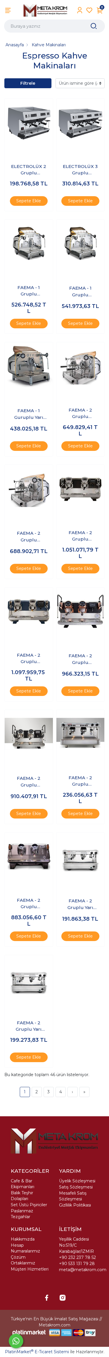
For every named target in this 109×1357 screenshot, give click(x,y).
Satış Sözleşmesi (76, 1187)
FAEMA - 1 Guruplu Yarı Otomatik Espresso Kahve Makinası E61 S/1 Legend (28, 414)
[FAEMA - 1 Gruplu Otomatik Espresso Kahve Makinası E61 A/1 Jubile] (29, 244)
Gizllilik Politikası (75, 1205)
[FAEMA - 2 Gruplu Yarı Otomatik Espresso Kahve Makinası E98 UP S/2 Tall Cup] (29, 979)
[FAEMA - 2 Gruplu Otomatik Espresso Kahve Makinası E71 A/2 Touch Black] (80, 489)
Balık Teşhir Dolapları (22, 1195)
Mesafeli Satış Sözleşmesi (73, 1196)
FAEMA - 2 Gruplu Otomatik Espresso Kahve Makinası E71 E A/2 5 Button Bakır (80, 659)
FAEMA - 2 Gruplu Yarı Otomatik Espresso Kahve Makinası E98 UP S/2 (80, 904)
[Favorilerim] (89, 10)
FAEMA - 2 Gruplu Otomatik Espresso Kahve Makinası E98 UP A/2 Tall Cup (80, 781)
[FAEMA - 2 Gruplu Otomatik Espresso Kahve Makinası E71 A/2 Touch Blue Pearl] (29, 611)
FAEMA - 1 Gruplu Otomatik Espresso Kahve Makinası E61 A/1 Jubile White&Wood (80, 291)
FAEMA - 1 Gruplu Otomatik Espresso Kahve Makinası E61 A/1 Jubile (28, 291)
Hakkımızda (23, 1239)
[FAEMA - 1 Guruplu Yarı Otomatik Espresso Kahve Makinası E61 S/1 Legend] (29, 366)
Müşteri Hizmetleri (30, 1269)
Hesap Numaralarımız (25, 1248)
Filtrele (27, 83)
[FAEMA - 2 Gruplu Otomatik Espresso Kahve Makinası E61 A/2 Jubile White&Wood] (29, 489)
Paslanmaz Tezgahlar (22, 1213)
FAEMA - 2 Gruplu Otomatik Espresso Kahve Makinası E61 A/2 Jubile (80, 413)
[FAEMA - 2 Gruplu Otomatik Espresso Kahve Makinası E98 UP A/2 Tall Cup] (80, 734)
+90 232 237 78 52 (77, 1257)
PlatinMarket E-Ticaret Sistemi (37, 1351)
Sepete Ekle (28, 200)
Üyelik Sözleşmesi (77, 1181)
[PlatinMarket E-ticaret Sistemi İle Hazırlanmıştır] (29, 1332)
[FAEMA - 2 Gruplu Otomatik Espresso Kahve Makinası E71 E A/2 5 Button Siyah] (29, 734)
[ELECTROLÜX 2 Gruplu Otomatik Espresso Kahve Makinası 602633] (29, 123)
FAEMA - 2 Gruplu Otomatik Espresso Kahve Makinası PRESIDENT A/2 (29, 903)
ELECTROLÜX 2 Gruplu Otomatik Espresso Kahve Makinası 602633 (29, 170)
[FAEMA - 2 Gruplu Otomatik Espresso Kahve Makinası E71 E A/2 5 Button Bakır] (80, 611)
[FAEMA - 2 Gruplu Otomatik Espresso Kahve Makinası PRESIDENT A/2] (29, 856)
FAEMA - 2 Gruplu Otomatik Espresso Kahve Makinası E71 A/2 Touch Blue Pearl (29, 658)
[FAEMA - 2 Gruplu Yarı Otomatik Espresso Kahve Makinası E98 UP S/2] (80, 856)
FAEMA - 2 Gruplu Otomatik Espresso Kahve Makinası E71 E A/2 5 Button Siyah (29, 781)
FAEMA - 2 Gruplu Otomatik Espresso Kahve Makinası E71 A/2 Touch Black (80, 536)
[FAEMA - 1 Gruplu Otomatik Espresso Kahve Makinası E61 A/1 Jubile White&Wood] (80, 244)
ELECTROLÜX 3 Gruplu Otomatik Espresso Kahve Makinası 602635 (80, 170)
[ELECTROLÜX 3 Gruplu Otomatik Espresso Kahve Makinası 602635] (80, 123)
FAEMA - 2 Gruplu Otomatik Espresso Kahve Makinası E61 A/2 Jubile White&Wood (29, 536)
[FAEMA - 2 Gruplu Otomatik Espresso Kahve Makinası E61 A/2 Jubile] (80, 366)
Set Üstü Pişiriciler (29, 1204)
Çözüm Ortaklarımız (23, 1260)
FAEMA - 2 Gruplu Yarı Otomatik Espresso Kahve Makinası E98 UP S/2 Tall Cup (29, 1026)
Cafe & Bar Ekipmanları (22, 1183)
